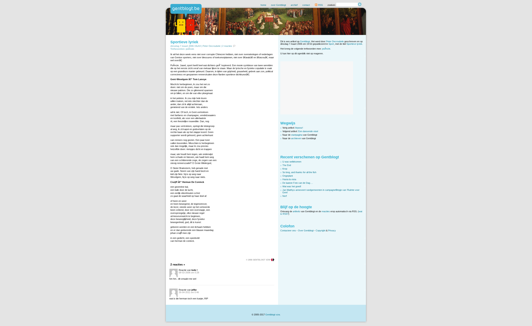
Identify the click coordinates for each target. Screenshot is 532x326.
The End (286, 165)
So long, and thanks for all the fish (299, 172)
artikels (296, 211)
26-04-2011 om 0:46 (189, 292)
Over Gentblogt (306, 230)
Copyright (320, 230)
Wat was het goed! (291, 186)
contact (306, 5)
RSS (320, 5)
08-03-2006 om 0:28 (189, 272)
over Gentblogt (278, 5)
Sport (331, 44)
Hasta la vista (289, 179)
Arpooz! (299, 127)
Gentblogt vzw (272, 314)
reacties (326, 211)
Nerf (284, 196)
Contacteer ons (288, 230)
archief (294, 5)
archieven (296, 138)
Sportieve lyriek (184, 42)
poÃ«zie (190, 49)
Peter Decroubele (211, 46)
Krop (284, 168)
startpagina (296, 135)
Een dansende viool (308, 131)
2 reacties (227, 46)
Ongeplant (287, 176)
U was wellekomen (291, 161)
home (263, 5)
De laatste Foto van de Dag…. (297, 183)
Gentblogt (305, 41)
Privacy (332, 230)
